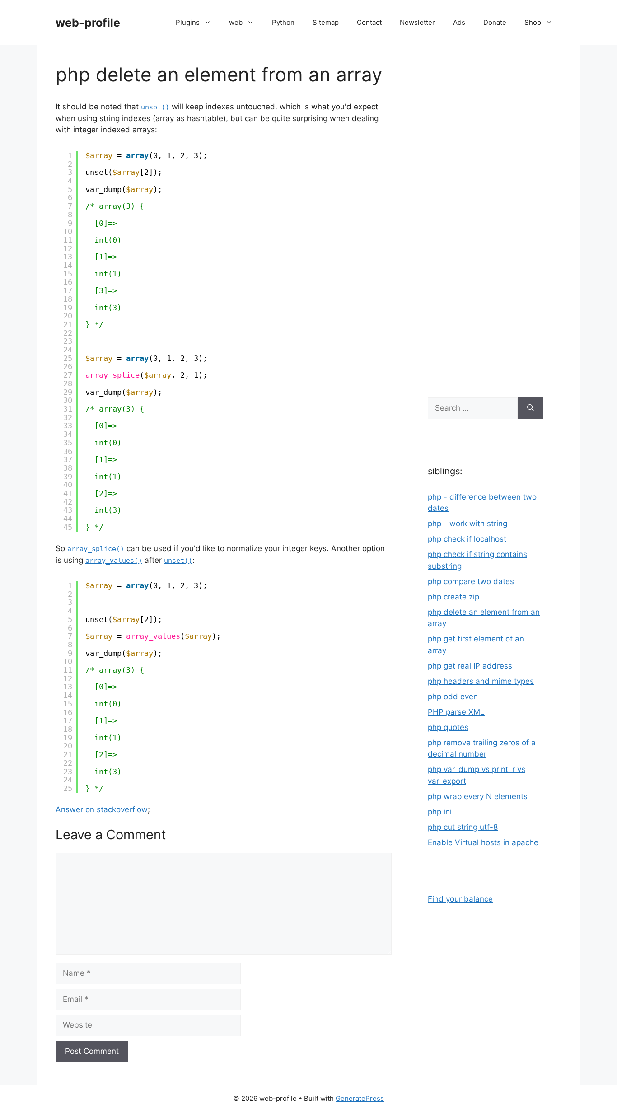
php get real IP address (470, 665)
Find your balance (460, 898)
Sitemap (326, 22)
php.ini (440, 811)
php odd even (453, 696)
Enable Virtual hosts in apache (483, 842)
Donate (494, 22)
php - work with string (467, 523)
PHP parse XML (456, 711)
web (236, 22)
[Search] (530, 408)
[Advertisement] (485, 216)
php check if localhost (467, 538)
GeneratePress (360, 1098)
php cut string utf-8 (463, 827)
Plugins (188, 22)
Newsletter (417, 22)
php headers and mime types (481, 681)
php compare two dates (471, 581)
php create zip (453, 596)
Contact (369, 22)
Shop (532, 22)
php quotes (448, 727)
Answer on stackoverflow (102, 809)
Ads (459, 22)
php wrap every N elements (478, 796)
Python (283, 22)
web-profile (88, 22)
